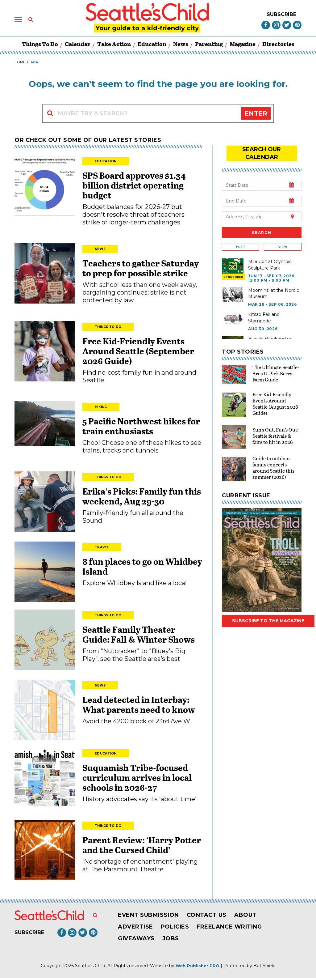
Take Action (114, 44)
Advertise (135, 926)
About (245, 915)
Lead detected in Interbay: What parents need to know (138, 704)
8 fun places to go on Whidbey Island (142, 566)
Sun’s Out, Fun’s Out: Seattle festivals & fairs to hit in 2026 (275, 435)
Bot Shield (264, 965)
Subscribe (281, 14)
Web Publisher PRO (197, 965)
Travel (102, 547)
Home (20, 62)
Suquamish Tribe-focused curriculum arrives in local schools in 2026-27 (137, 777)
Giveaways (136, 938)
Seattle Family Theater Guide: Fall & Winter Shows (138, 634)
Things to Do (40, 44)
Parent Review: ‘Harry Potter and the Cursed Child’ (141, 845)
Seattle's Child (90, 965)
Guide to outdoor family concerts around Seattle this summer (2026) (273, 467)
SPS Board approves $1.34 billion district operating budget (134, 185)
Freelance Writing (229, 926)
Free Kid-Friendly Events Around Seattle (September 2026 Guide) (138, 351)
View (282, 247)
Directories (278, 44)
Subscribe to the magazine (268, 620)
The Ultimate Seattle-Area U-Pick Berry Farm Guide (275, 373)
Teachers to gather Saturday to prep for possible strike (140, 268)
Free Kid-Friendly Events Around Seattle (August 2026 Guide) (275, 403)
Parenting (209, 44)
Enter (255, 113)
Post (240, 247)
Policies (175, 926)
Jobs (170, 938)
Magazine (243, 44)
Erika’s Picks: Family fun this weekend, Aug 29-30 (141, 496)
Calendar (77, 44)
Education (152, 44)
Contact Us (207, 915)
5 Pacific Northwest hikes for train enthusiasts (141, 426)
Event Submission (148, 915)
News (180, 44)
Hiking (101, 407)
